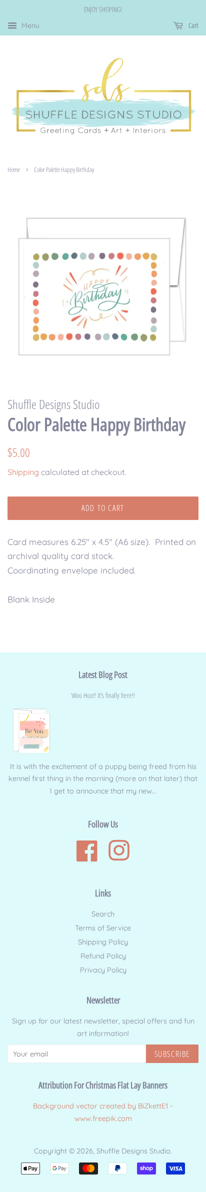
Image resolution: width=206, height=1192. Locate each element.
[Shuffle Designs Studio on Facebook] (87, 857)
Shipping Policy (103, 942)
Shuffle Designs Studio (133, 1151)
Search (103, 914)
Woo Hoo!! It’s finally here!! (103, 695)
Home (14, 169)
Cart (192, 25)
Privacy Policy (103, 970)
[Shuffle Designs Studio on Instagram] (119, 857)
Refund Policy (103, 956)
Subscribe (172, 1054)
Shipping (23, 472)
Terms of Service (103, 928)
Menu (30, 25)
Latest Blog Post (103, 674)
